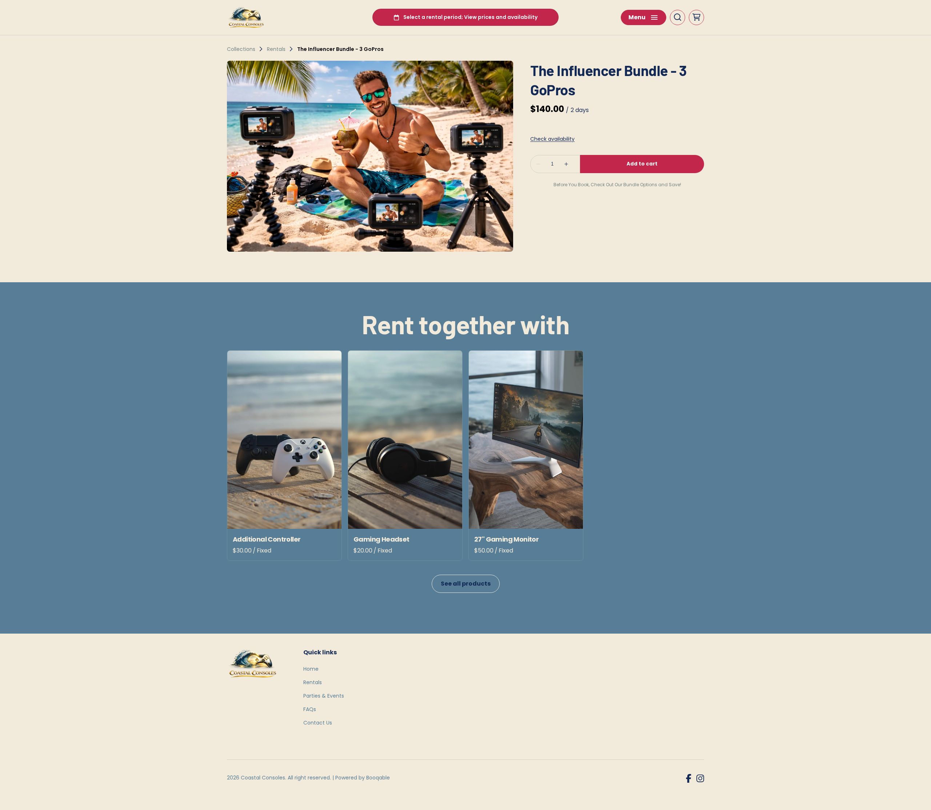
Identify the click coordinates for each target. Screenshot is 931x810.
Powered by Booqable (362, 777)
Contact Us (317, 722)
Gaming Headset (381, 539)
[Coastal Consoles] (247, 17)
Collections (241, 49)
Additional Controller (266, 539)
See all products (466, 583)
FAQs (309, 709)
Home (311, 669)
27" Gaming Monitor (506, 539)
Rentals (276, 49)
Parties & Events (323, 695)
